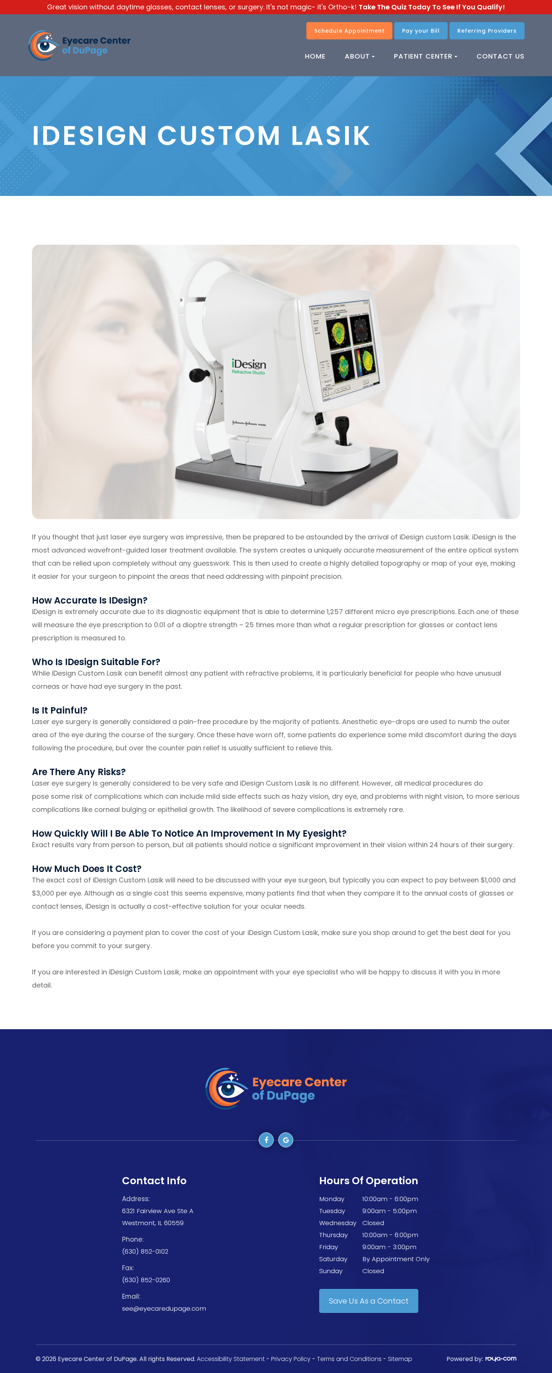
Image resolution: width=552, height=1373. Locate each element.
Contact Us (501, 56)
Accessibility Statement (231, 1359)
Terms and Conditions (350, 1359)
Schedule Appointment (349, 31)
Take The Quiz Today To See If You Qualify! (432, 7)
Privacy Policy (291, 1359)
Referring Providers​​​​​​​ (487, 31)
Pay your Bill (421, 31)
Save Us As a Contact (369, 1301)
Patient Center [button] (423, 56)
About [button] (357, 56)
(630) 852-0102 (145, 1251)
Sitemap (400, 1359)
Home (315, 56)
